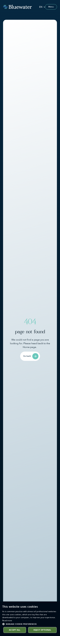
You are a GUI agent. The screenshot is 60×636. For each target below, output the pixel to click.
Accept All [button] (14, 630)
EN (40, 6)
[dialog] (30, 618)
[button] (30, 624)
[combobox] (42, 7)
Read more (7, 620)
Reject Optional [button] (42, 630)
